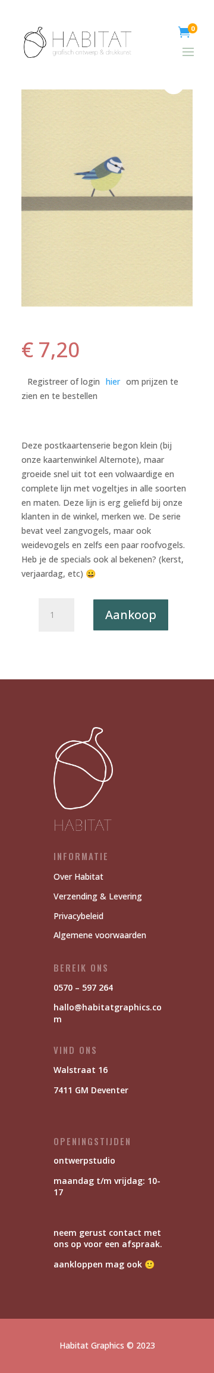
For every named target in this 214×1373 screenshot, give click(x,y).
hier (113, 381)
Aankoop (130, 615)
